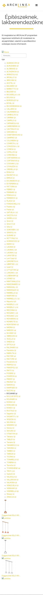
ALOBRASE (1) (12, 69)
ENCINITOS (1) (12, 175)
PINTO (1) (10, 370)
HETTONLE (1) (12, 238)
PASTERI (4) (11, 356)
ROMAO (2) (11, 402)
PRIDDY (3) (11, 379)
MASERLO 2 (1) (12, 307)
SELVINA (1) (11, 422)
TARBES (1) (11, 451)
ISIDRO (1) (10, 244)
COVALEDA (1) (12, 166)
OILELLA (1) (11, 339)
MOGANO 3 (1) (12, 316)
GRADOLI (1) (11, 232)
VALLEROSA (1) (12, 480)
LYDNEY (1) (11, 278)
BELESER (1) (11, 92)
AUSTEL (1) (11, 83)
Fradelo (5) (11, 207)
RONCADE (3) (12, 405)
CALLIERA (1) (11, 109)
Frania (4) (10, 210)
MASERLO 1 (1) (12, 304)
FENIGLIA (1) (11, 195)
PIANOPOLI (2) (12, 368)
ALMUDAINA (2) (13, 66)
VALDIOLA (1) (12, 477)
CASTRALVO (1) (13, 129)
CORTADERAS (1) (13, 158)
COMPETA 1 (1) (12, 143)
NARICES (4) (11, 330)
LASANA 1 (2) (12, 250)
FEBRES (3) (11, 189)
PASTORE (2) (12, 359)
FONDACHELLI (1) (13, 204)
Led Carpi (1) (12, 258)
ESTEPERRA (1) (12, 184)
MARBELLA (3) (12, 293)
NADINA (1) (11, 327)
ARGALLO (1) (12, 77)
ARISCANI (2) (11, 80)
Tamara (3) (11, 442)
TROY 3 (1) (11, 471)
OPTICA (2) (11, 345)
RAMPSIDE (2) (12, 388)
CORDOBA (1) (12, 155)
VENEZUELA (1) (13, 485)
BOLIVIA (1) (11, 97)
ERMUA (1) (11, 178)
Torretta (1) (11, 465)
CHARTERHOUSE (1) (14, 135)
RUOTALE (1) (11, 411)
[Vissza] (21, 52)
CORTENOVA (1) (13, 161)
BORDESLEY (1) (12, 100)
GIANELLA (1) (12, 218)
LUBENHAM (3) (12, 276)
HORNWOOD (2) (13, 241)
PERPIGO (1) (11, 365)
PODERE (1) (11, 373)
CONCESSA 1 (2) (13, 146)
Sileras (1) (10, 428)
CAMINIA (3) (11, 118)
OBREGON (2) (12, 336)
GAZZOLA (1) (12, 215)
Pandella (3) (11, 350)
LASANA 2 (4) (12, 253)
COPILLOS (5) (12, 152)
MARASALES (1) (13, 290)
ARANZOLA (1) (12, 74)
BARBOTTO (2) (12, 89)
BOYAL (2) (10, 103)
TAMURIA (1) (11, 448)
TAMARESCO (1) (13, 445)
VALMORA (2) (12, 483)
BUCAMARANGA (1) (14, 106)
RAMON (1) (11, 385)
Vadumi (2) (11, 474)
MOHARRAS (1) (12, 319)
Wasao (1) (10, 494)
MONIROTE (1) (12, 322)
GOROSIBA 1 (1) (13, 230)
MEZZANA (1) (12, 310)
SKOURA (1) (11, 431)
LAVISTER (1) (12, 255)
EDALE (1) (10, 172)
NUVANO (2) (11, 333)
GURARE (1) (11, 235)
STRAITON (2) (12, 434)
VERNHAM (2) (12, 488)
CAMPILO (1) (11, 120)
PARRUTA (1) (11, 353)
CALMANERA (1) (13, 112)
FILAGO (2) (11, 201)
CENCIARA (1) (12, 132)
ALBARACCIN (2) (13, 63)
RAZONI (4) (11, 391)
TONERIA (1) (11, 462)
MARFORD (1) (12, 296)
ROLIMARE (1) (12, 399)
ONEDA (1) (11, 342)
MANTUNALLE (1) (13, 281)
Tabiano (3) (11, 437)
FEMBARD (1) (12, 192)
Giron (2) (10, 221)
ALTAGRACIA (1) (13, 72)
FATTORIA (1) (12, 187)
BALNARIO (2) (12, 86)
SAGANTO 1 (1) (12, 416)
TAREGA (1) (11, 454)
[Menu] (36, 5)
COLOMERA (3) (12, 141)
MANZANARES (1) (13, 284)
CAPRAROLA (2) (13, 123)
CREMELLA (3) (12, 169)
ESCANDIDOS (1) (13, 181)
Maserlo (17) (11, 301)
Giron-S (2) (11, 224)
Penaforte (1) (12, 362)
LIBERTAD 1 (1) (12, 264)
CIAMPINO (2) (12, 138)
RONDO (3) (11, 408)
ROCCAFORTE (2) (13, 396)
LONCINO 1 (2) (12, 273)
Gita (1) (9, 227)
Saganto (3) (11, 414)
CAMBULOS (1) (12, 115)
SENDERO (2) (12, 425)
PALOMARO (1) (12, 347)
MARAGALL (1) (12, 287)
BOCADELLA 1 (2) (13, 95)
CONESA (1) (11, 149)
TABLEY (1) (11, 439)
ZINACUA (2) (11, 497)
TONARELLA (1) (13, 460)
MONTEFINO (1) (13, 324)
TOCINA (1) (11, 457)
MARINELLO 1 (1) (13, 299)
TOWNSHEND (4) (13, 468)
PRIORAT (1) (11, 382)
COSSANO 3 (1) (13, 164)
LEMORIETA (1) (12, 261)
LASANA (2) (11, 247)
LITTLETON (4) (12, 270)
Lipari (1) (10, 267)
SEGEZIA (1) (11, 419)
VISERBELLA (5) (13, 491)
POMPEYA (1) (12, 376)
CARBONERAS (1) (13, 126)
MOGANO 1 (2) (12, 313)
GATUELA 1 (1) (12, 212)
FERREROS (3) (12, 198)
